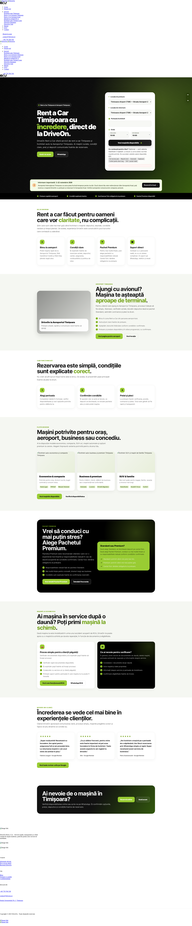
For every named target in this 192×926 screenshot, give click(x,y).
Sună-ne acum (45, 154)
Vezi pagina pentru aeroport (109, 336)
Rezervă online (126, 800)
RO (188, 94)
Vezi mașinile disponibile (128, 143)
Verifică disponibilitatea (75, 496)
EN (188, 100)
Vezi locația (131, 336)
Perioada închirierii (116, 119)
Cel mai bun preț (114, 159)
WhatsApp (61, 154)
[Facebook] (1, 3)
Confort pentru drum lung (116, 161)
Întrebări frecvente (81, 582)
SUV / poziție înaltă (131, 161)
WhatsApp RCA (77, 683)
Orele (111, 130)
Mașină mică (124, 159)
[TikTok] (6, 3)
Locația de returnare (117, 108)
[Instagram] (3, 3)
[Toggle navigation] (1, 43)
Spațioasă (141, 159)
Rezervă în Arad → (151, 185)
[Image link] (4, 923)
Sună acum (143, 800)
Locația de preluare (116, 97)
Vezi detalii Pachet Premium (56, 582)
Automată (133, 159)
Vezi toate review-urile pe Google (53, 765)
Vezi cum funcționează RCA (53, 683)
